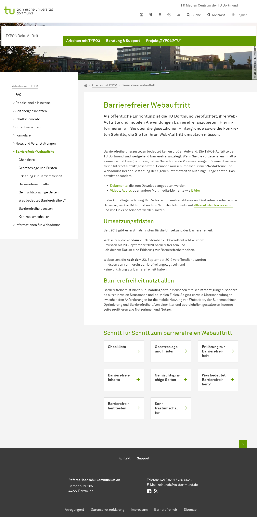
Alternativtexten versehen (213, 205)
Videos (115, 190)
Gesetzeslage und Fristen (38, 168)
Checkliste (27, 160)
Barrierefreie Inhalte (34, 184)
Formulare (23, 135)
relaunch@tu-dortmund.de (178, 485)
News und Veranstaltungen (35, 143)
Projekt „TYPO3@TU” (163, 40)
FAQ (18, 95)
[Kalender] (141, 15)
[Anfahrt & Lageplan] (159, 15)
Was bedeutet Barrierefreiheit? (42, 200)
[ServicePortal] (169, 15)
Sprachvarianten (27, 127)
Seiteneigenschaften (31, 111)
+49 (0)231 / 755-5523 (175, 480)
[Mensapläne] (150, 15)
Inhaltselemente (27, 119)
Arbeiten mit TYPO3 (83, 40)
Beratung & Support (123, 40)
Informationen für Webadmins (37, 225)
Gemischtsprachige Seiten (39, 192)
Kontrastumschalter (34, 217)
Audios (127, 190)
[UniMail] (179, 15)
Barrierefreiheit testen (36, 209)
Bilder (195, 190)
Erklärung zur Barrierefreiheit (41, 176)
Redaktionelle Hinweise (33, 103)
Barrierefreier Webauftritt (34, 152)
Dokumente (118, 186)
